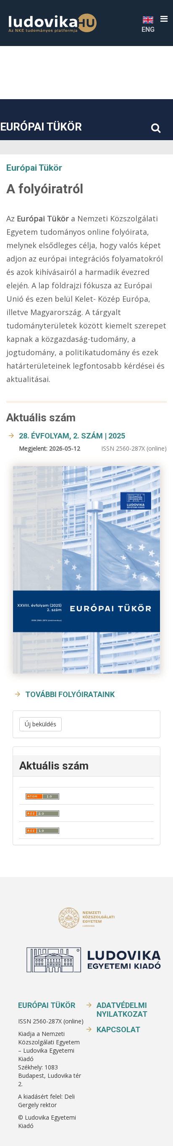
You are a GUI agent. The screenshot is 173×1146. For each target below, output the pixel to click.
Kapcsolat (118, 1029)
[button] (164, 19)
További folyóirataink (70, 694)
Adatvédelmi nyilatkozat (122, 1009)
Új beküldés (40, 724)
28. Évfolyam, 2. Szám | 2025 (72, 435)
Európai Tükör (41, 126)
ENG (148, 29)
